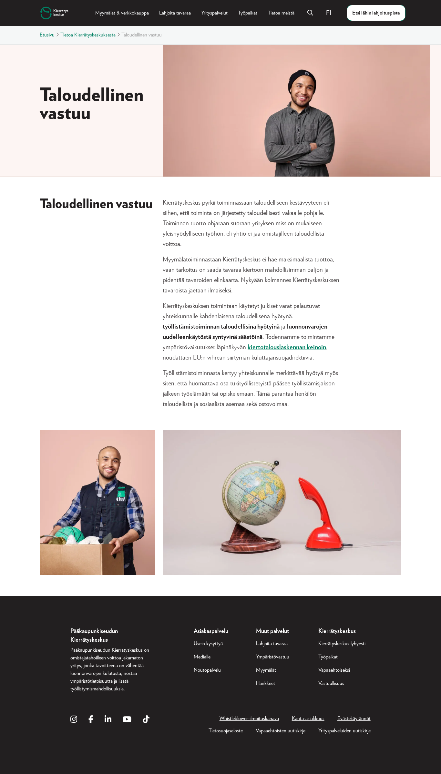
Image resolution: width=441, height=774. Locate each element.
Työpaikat (247, 12)
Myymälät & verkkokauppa (122, 12)
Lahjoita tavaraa (175, 12)
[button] (331, 13)
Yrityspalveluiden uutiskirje (344, 730)
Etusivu (47, 34)
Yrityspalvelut (214, 12)
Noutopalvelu (207, 670)
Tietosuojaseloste (226, 730)
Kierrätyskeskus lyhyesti (341, 643)
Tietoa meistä (281, 12)
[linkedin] (108, 720)
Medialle (202, 656)
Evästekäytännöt (354, 718)
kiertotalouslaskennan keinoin (287, 347)
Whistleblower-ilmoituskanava (249, 718)
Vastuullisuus (331, 683)
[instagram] (73, 720)
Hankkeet (265, 683)
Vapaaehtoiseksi (334, 670)
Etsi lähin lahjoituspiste (376, 12)
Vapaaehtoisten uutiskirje (280, 730)
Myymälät (266, 670)
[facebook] (90, 720)
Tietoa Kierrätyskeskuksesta (88, 34)
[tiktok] (146, 720)
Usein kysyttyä (208, 643)
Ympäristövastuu (272, 656)
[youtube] (127, 720)
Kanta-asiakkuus (308, 718)
